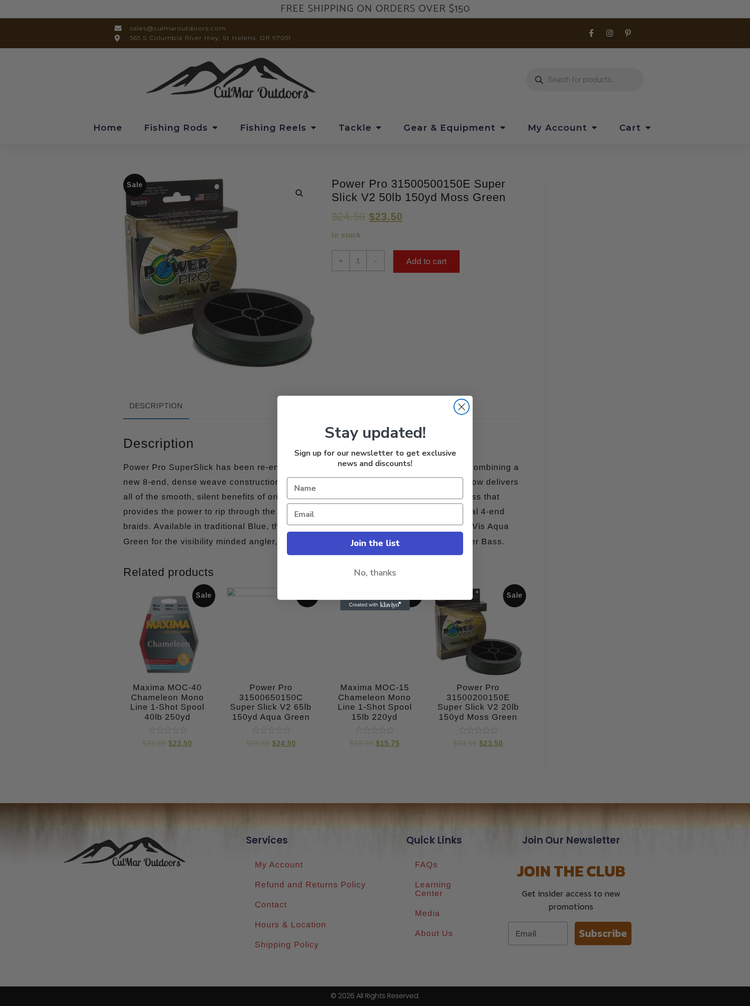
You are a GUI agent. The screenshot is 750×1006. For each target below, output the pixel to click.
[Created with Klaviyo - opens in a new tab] (375, 605)
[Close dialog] (461, 406)
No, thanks (375, 573)
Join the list (375, 543)
